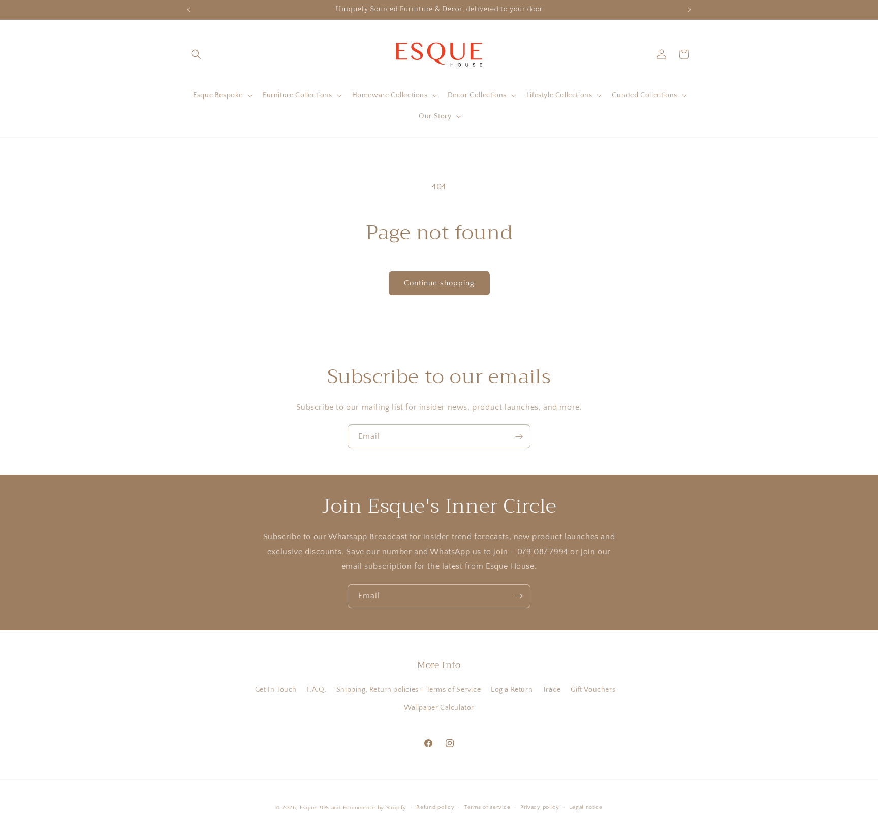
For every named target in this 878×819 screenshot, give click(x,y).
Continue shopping (439, 283)
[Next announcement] (689, 9)
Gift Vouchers (593, 690)
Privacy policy (539, 807)
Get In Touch (276, 690)
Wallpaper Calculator (439, 708)
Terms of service (487, 807)
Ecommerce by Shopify (374, 808)
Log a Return (511, 690)
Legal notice (585, 807)
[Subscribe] (519, 436)
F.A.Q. (317, 690)
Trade (552, 690)
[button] (196, 54)
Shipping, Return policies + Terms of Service (408, 690)
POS (323, 808)
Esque (308, 808)
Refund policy (435, 807)
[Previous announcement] (188, 9)
